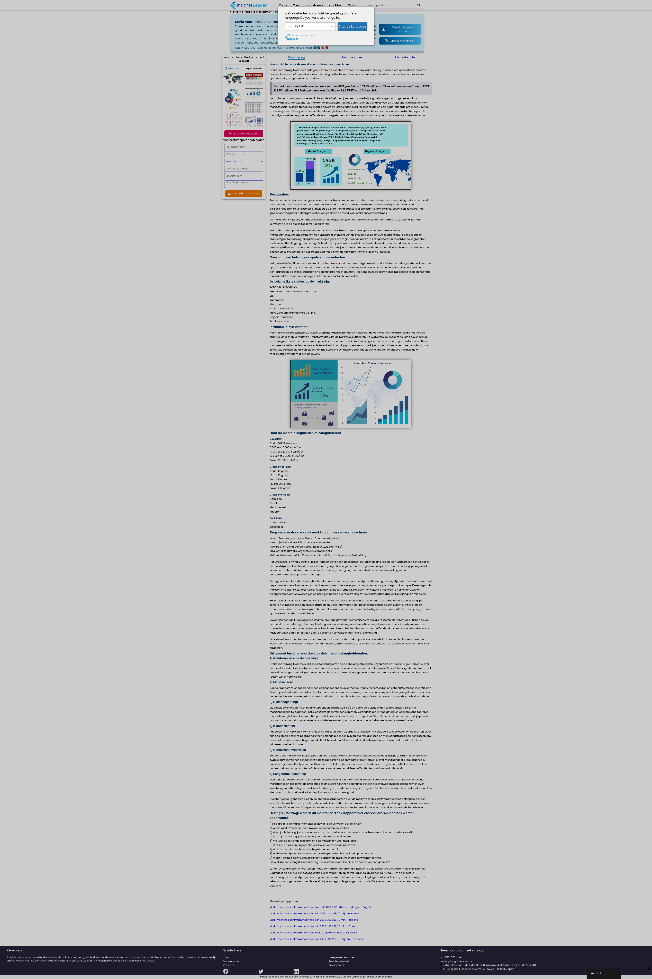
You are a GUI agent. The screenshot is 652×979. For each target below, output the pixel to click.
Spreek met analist (403, 40)
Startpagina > (237, 11)
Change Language (352, 26)
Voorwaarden (231, 961)
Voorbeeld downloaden (246, 193)
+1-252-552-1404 (451, 957)
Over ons (228, 965)
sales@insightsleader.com (457, 961)
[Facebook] (240, 973)
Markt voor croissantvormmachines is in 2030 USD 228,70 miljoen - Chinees (316, 939)
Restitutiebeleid (339, 961)
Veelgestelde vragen (342, 957)
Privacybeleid (337, 965)
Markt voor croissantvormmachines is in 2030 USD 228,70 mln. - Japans (314, 920)
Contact (354, 5)
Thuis (283, 5)
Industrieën (314, 5)
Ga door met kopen (245, 133)
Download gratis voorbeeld (402, 29)
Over (296, 5)
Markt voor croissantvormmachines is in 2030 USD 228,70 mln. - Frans (312, 926)
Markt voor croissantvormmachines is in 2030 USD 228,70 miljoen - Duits (314, 913)
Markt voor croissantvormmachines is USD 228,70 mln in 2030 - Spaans (314, 932)
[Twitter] (276, 973)
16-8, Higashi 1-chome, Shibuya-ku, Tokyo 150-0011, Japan (478, 969)
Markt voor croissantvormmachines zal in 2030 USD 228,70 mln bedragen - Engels (320, 907)
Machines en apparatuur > (258, 11)
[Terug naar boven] (649, 971)
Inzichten (335, 5)
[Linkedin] (311, 973)
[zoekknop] (418, 5)
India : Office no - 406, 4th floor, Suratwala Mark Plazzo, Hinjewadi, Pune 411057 (491, 965)
